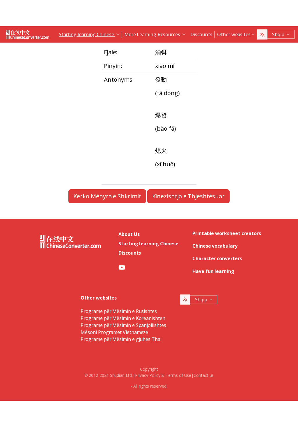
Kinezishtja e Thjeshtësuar (188, 196)
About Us (128, 234)
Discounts (201, 34)
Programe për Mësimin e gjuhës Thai (121, 339)
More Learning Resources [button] (152, 34)
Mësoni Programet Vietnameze (114, 332)
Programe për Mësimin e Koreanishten (123, 318)
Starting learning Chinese (148, 243)
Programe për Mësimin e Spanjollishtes (123, 325)
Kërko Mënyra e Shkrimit (107, 196)
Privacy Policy (147, 375)
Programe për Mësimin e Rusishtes (119, 311)
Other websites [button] (234, 34)
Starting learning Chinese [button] (87, 34)
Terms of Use (178, 375)
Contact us (204, 375)
